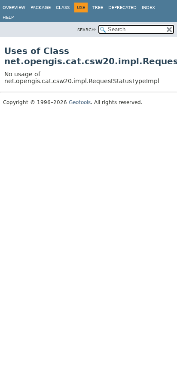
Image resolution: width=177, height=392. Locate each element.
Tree (97, 7)
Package (41, 7)
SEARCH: (86, 29)
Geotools (80, 102)
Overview (14, 7)
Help (8, 17)
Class (63, 7)
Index (148, 7)
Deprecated (122, 7)
